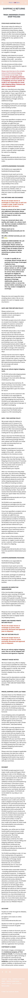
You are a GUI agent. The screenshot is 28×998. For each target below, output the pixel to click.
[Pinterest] (10, 972)
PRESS (3, 981)
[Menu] (2, 2)
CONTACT (4, 979)
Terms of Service (16, 983)
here (6, 238)
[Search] (22, 3)
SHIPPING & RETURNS (18, 979)
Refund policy (5, 985)
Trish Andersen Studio (12, 991)
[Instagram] (6, 972)
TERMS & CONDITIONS (12, 981)
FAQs (9, 979)
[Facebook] (2, 972)
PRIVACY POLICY (6, 983)
